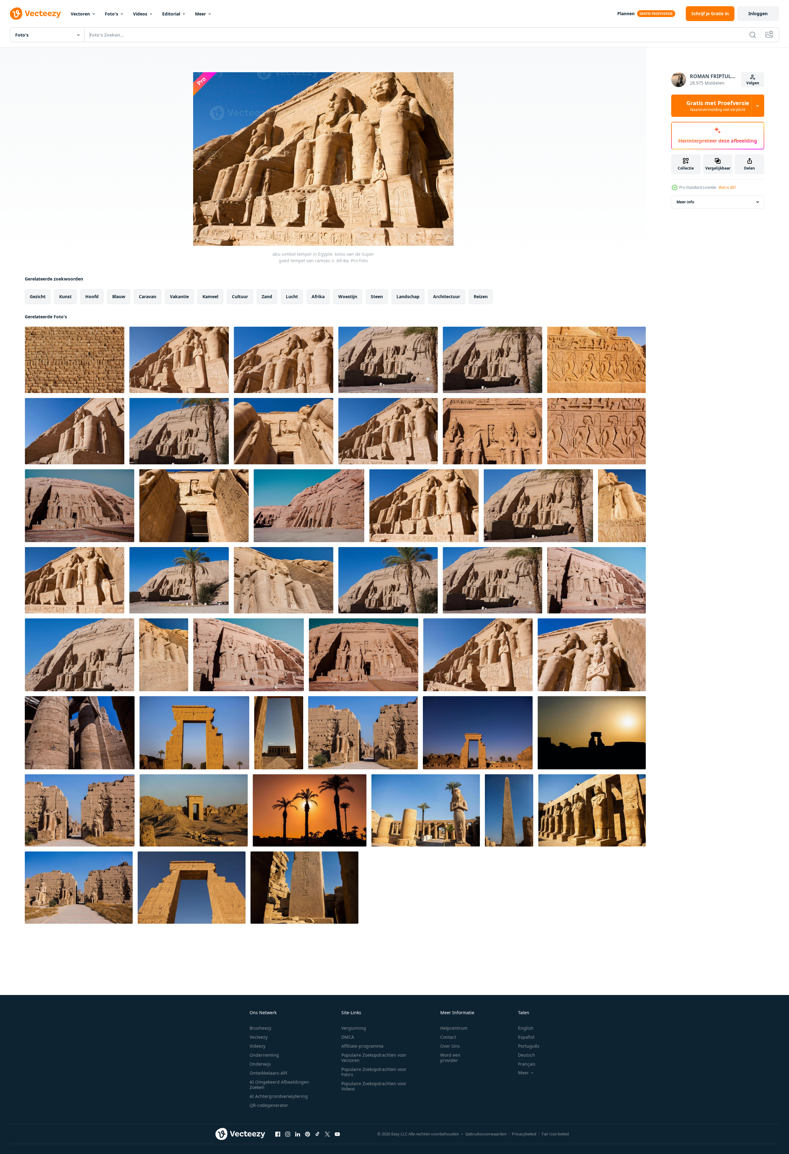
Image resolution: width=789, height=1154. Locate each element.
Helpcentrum (454, 1028)
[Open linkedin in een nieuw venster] (297, 1133)
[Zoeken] (752, 34)
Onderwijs (260, 1064)
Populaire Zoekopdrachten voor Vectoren (373, 1057)
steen (377, 296)
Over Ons (450, 1046)
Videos (140, 14)
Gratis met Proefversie (717, 105)
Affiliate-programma (362, 1046)
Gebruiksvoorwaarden (486, 1134)
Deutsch (526, 1055)
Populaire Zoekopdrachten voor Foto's (373, 1071)
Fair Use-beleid (555, 1134)
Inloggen (758, 13)
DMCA (347, 1037)
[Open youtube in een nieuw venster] (337, 1133)
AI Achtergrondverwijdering (279, 1096)
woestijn (347, 296)
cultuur (240, 296)
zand (267, 296)
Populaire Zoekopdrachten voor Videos (373, 1086)
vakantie (179, 296)
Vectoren (80, 14)
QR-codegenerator (269, 1105)
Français (526, 1064)
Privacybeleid (524, 1134)
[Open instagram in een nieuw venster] (287, 1133)
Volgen (752, 83)
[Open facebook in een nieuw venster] (277, 1133)
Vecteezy (259, 1037)
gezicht (38, 296)
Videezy (257, 1046)
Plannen (626, 13)
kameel (210, 296)
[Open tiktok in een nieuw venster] (317, 1133)
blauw (118, 296)
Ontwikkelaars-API (268, 1073)
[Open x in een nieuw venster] (327, 1133)
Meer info (685, 202)
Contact (448, 1037)
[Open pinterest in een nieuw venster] (307, 1133)
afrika (318, 296)
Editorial (171, 14)
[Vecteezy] (35, 13)
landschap (408, 296)
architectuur (446, 296)
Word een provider (450, 1057)
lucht (292, 296)
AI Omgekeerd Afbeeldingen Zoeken (279, 1084)
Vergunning (353, 1028)
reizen (481, 296)
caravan (147, 296)
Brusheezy (260, 1028)
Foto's (111, 14)
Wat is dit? (727, 187)
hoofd (92, 296)
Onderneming (264, 1055)
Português (528, 1046)
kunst (65, 296)
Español (526, 1037)
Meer (200, 14)
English (526, 1028)
